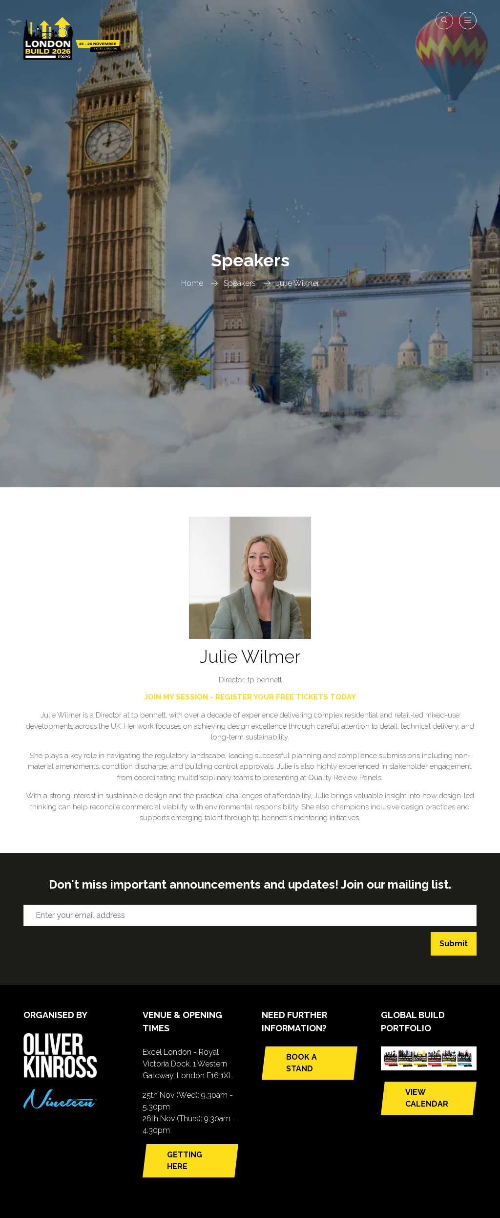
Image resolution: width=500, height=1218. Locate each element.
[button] (444, 20)
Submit (453, 943)
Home (192, 283)
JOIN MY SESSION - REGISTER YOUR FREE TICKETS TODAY (250, 697)
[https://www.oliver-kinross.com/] (60, 1075)
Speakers (240, 283)
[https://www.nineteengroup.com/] (60, 1105)
